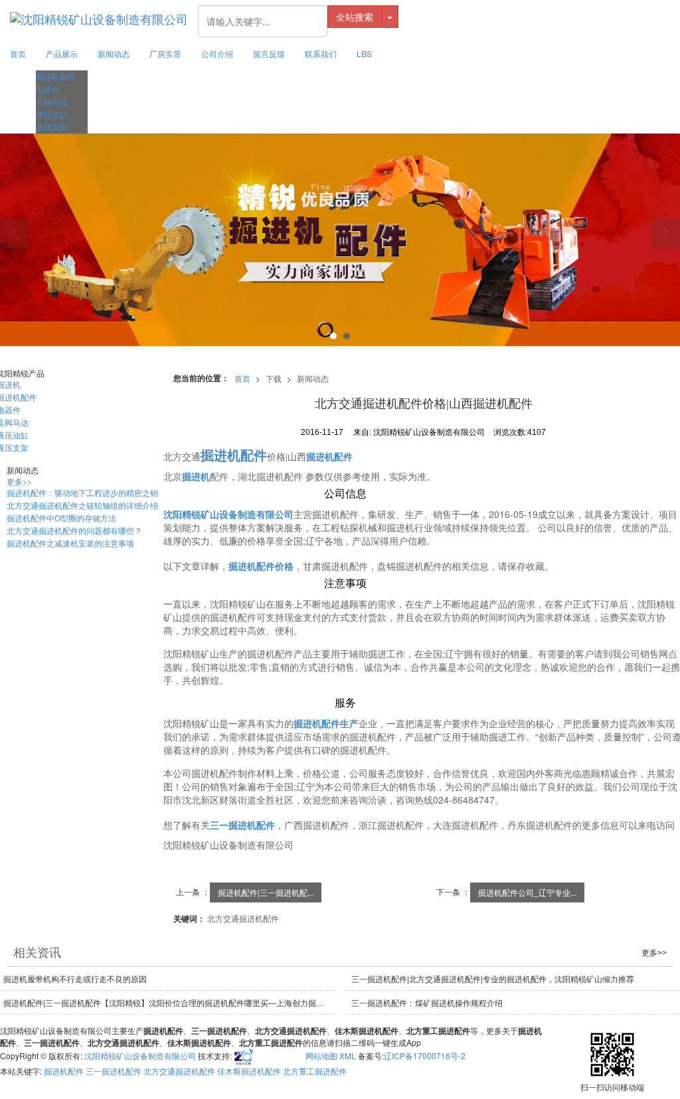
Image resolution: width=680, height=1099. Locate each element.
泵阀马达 (52, 101)
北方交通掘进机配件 (243, 918)
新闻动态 (113, 53)
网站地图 (321, 1055)
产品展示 (62, 53)
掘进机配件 (56, 76)
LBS (364, 53)
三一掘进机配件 (113, 1070)
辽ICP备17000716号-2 (425, 1055)
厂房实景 (165, 53)
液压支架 (52, 126)
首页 (18, 53)
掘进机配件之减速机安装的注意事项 (70, 543)
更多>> (19, 481)
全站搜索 (354, 16)
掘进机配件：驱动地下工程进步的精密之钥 (82, 492)
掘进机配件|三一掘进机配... (265, 892)
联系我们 (321, 53)
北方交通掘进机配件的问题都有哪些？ (74, 530)
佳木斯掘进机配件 (249, 1070)
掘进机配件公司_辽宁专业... (527, 892)
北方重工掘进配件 (315, 1070)
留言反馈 (269, 53)
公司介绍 (217, 53)
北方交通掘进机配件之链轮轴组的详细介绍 (82, 505)
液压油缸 (52, 114)
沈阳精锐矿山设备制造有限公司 (140, 1055)
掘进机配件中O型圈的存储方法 (61, 517)
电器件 (48, 88)
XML (347, 1055)
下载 (274, 378)
